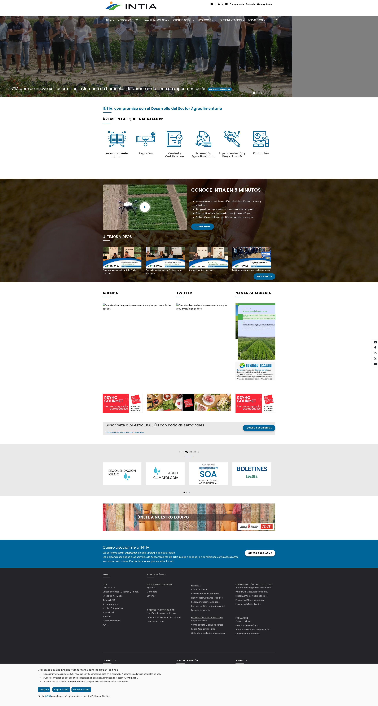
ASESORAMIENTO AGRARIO (160, 584)
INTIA (109, 20)
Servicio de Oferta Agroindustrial (208, 606)
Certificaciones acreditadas (161, 613)
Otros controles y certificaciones (164, 617)
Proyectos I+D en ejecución (250, 600)
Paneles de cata (155, 621)
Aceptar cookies (61, 689)
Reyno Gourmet (199, 620)
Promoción (206, 20)
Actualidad (108, 612)
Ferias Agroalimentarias (203, 628)
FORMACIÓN (242, 618)
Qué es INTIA (109, 587)
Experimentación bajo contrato (252, 595)
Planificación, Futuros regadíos (207, 597)
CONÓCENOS (202, 226)
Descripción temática (247, 625)
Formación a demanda (247, 633)
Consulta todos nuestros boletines (125, 432)
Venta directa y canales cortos (207, 624)
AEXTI (105, 624)
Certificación (182, 20)
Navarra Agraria (156, 20)
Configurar (44, 689)
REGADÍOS (196, 585)
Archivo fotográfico (113, 608)
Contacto (250, 4)
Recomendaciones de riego (205, 601)
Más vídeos (264, 276)
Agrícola (151, 587)
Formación (256, 20)
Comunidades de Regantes (205, 593)
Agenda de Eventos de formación (253, 629)
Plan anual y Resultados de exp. (252, 591)
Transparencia (237, 4)
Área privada (265, 4)
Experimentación (231, 20)
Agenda (107, 616)
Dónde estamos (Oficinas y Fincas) (121, 591)
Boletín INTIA (109, 600)
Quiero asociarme (260, 553)
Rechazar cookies (81, 689)
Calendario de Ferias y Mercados (208, 633)
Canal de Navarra (200, 589)
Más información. (214, 89)
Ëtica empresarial (111, 620)
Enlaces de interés (200, 610)
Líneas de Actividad (113, 595)
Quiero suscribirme (259, 427)
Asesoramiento (128, 20)
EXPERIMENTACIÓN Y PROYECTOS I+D (254, 584)
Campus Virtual (243, 621)
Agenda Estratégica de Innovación (253, 587)
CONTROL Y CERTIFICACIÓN (161, 610)
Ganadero (152, 591)
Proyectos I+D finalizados (248, 604)
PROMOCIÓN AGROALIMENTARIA (207, 617)
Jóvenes (151, 595)
